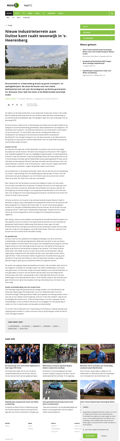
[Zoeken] (112, 13)
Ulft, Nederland (32, 5)
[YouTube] (118, 229)
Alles (8, 17)
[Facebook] (118, 212)
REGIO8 (60, 13)
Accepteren (90, 436)
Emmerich (37, 326)
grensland (12, 329)
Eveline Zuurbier (10, 99)
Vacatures (54, 431)
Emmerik (47, 326)
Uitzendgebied (55, 429)
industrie (24, 329)
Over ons (54, 426)
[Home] (13, 5)
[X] (118, 216)
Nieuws (9, 13)
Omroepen (51, 13)
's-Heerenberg (13, 326)
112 (23, 13)
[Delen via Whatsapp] (21, 105)
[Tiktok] (118, 225)
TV (43, 13)
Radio (37, 13)
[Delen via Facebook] (13, 105)
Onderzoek (26, 17)
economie (26, 326)
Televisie (30, 429)
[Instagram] (118, 220)
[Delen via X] (17, 105)
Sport (17, 13)
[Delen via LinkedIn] (9, 105)
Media (30, 13)
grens (55, 326)
